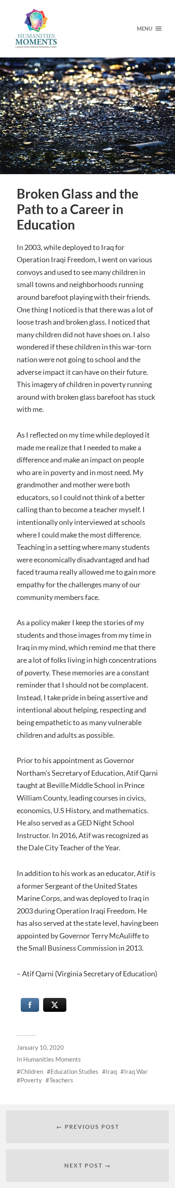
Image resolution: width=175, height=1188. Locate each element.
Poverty (31, 1080)
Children (31, 1071)
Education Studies (74, 1071)
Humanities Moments (52, 1059)
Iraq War (136, 1071)
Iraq (111, 1071)
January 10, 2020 (40, 1047)
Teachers (61, 1080)
